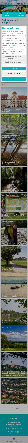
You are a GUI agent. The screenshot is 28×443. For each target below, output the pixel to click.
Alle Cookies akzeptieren (14, 79)
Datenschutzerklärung (19, 45)
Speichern (14, 68)
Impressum (10, 47)
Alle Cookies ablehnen (14, 73)
